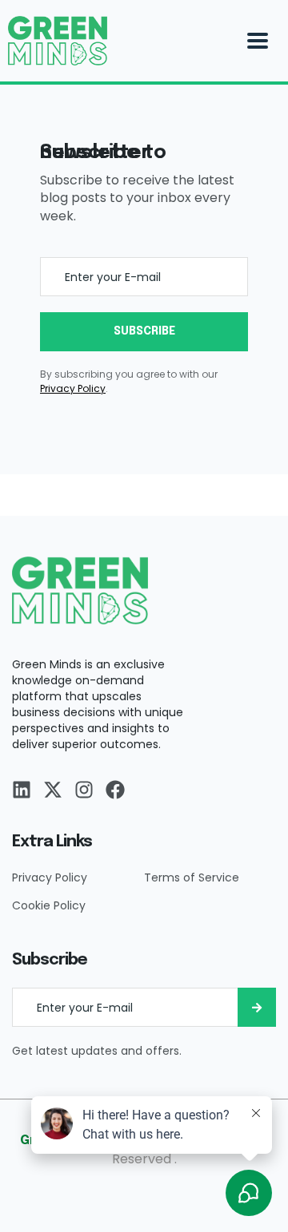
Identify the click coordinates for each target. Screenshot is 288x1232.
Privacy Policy (49, 877)
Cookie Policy (49, 905)
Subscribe (144, 331)
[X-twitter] (52, 789)
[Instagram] (84, 789)
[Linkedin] (21, 789)
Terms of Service (191, 877)
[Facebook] (115, 789)
